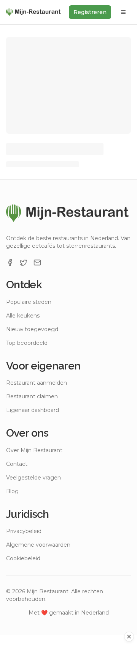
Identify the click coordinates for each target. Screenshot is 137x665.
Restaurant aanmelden (36, 382)
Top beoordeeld (27, 343)
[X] (23, 262)
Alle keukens (23, 315)
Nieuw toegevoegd (32, 329)
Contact (16, 464)
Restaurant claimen (32, 396)
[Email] (37, 262)
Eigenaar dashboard (32, 410)
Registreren (90, 12)
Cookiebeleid (23, 558)
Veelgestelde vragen (33, 477)
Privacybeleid (23, 531)
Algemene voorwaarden (38, 544)
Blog (12, 491)
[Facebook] (10, 262)
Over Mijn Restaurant (34, 450)
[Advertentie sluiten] (129, 636)
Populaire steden (28, 302)
